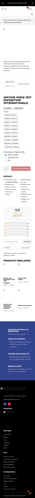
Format (6, 111)
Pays (5, 440)
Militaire (6, 445)
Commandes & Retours (10, 478)
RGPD (5, 486)
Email (24, 371)
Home (5, 20)
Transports (7, 442)
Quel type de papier (9, 467)
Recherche (27, 241)
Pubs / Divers (12, 20)
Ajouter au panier (21, 168)
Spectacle (19, 20)
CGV (5, 484)
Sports (5, 448)
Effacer (30, 163)
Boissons (6, 437)
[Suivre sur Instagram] (9, 403)
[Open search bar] (3, 9)
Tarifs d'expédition (9, 464)
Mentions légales (8, 481)
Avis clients (7, 476)
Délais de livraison (9, 456)
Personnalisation (9, 152)
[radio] (10, 114)
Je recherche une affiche (11, 459)
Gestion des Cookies (9, 489)
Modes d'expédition (9, 462)
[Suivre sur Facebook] (5, 403)
